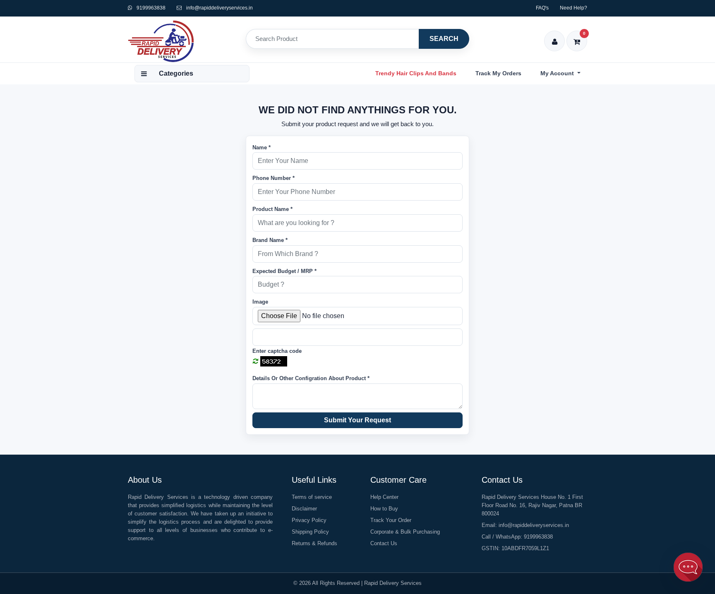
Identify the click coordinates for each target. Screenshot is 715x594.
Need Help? (573, 8)
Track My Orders (498, 73)
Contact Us (383, 543)
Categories (176, 73)
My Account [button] (558, 73)
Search (443, 38)
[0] (577, 36)
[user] (554, 36)
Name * (261, 147)
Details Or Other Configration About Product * (310, 378)
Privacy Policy (309, 520)
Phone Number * (273, 178)
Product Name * (272, 209)
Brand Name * (270, 240)
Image (260, 302)
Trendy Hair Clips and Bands (415, 73)
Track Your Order (390, 520)
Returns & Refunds (314, 543)
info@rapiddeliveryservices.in (219, 8)
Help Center (384, 497)
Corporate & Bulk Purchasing (405, 532)
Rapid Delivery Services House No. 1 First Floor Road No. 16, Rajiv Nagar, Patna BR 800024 (532, 505)
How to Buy (384, 508)
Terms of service (312, 497)
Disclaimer (304, 508)
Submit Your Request (357, 420)
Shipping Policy (310, 532)
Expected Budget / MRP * (284, 271)
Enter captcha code (277, 351)
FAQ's (542, 8)
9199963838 (150, 8)
